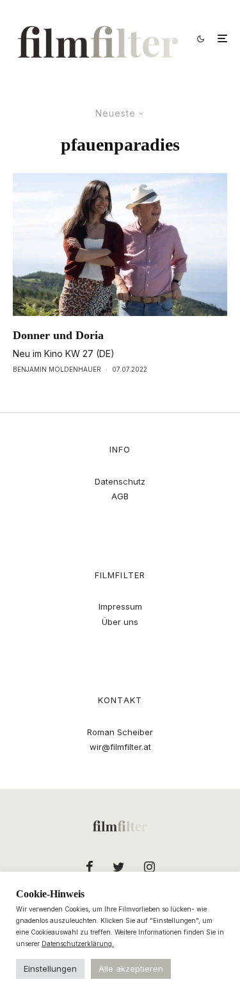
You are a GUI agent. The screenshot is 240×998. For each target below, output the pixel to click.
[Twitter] (118, 867)
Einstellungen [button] (50, 968)
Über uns (120, 622)
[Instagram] (149, 867)
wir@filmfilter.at (120, 747)
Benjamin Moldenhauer (57, 369)
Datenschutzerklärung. (78, 943)
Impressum (120, 606)
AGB (120, 496)
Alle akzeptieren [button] (131, 968)
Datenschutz (120, 481)
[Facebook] (89, 867)
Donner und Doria (58, 335)
